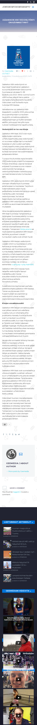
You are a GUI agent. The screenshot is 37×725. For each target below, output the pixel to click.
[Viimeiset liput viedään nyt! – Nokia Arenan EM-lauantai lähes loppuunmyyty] (7, 554)
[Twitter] (30, 2)
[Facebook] (27, 2)
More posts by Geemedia (18, 471)
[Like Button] (4, 424)
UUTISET (6, 74)
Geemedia (9, 71)
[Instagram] (33, 2)
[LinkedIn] (16, 434)
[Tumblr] (13, 434)
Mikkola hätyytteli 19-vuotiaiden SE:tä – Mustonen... (20, 565)
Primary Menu (33, 7)
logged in (17, 492)
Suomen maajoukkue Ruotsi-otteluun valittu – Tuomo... (22, 531)
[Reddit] (19, 434)
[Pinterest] (9, 434)
